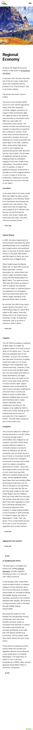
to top (7, 556)
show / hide (8, 225)
